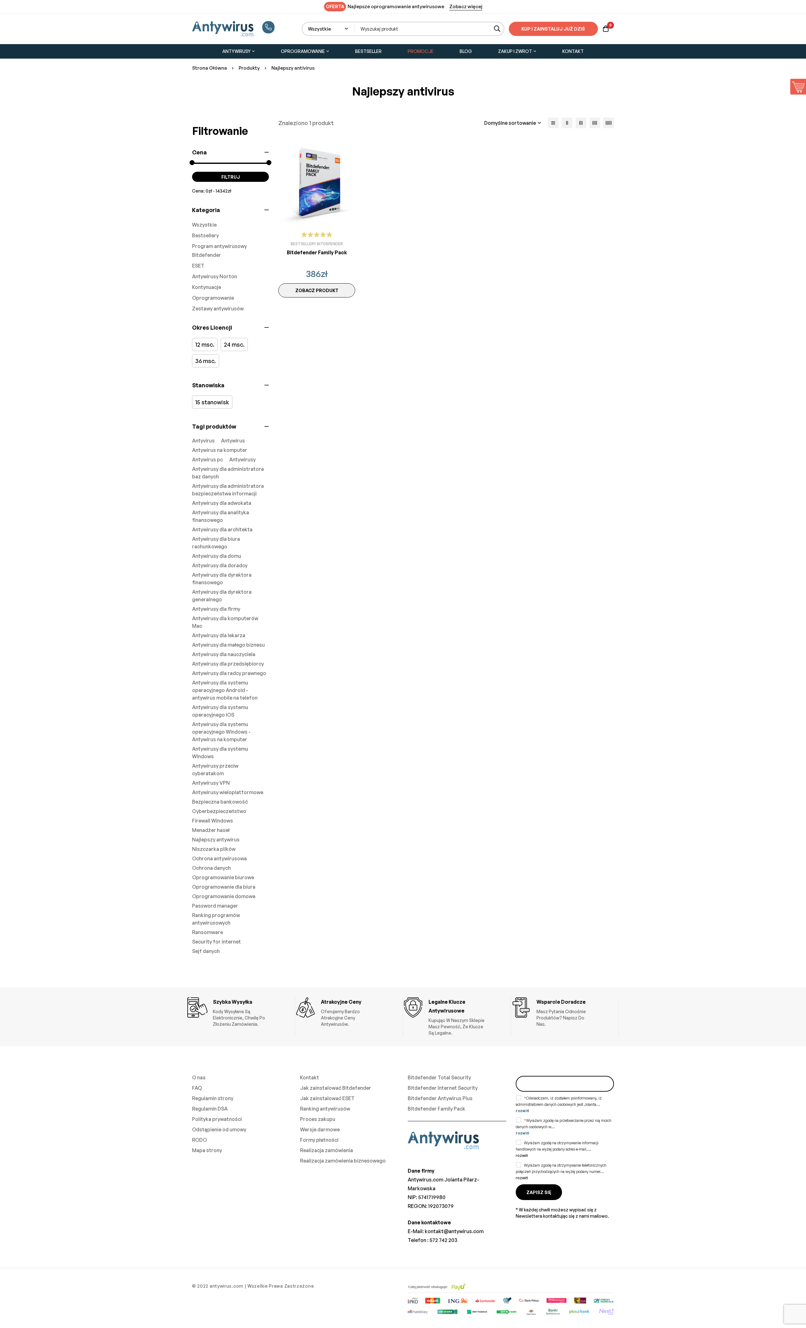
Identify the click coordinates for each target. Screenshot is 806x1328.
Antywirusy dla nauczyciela (223, 654)
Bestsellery (205, 235)
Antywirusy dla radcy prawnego (229, 673)
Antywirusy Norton (214, 276)
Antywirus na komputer (219, 450)
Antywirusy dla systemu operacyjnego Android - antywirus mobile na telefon (225, 690)
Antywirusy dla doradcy (219, 565)
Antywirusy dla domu (216, 556)
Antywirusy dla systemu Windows (220, 752)
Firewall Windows (212, 820)
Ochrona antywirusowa (219, 858)
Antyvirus (203, 440)
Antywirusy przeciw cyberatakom (215, 770)
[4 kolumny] (594, 123)
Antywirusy (242, 459)
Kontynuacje (206, 287)
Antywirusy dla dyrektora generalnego (222, 596)
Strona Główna (209, 68)
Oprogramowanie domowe (223, 896)
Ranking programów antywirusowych (216, 919)
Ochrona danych (211, 868)
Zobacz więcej (465, 6)
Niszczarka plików (214, 849)
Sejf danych (206, 951)
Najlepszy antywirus (216, 839)
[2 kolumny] (567, 123)
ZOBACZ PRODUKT (316, 290)
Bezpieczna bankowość (220, 802)
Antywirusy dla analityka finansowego (220, 516)
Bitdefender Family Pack (317, 252)
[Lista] (553, 123)
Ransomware (207, 932)
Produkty (249, 68)
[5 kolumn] (608, 123)
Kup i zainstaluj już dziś (553, 29)
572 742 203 (443, 1240)
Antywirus (233, 440)
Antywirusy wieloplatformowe (227, 792)
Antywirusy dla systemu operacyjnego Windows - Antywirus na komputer (221, 731)
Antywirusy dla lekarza (218, 635)
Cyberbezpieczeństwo (219, 811)
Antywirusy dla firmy (216, 609)
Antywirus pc (207, 459)
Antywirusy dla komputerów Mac (225, 622)
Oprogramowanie (213, 298)
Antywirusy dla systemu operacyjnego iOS (220, 711)
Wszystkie (204, 225)
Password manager (215, 906)
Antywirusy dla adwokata (221, 503)
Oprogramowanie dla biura (223, 887)
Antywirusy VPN (211, 783)
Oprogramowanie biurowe (223, 877)
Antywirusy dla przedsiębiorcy (228, 664)
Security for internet (216, 941)
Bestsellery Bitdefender (317, 243)
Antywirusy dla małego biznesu (228, 645)
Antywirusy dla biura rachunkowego (216, 543)
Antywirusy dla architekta (222, 529)
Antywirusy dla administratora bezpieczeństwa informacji (228, 490)
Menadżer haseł (211, 830)
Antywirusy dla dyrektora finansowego (222, 579)
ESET (198, 266)
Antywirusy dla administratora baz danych (228, 473)
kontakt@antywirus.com (454, 1231)
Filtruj (230, 177)
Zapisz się (538, 1192)
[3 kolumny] (581, 123)
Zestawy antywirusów (218, 308)
